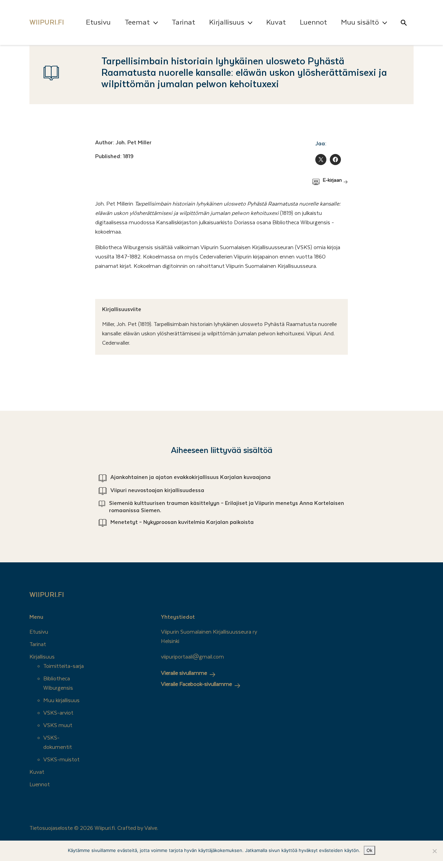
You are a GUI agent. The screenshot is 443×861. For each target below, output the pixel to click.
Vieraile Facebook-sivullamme (196, 684)
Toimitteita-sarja (63, 666)
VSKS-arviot (58, 713)
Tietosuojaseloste (51, 828)
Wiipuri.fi (46, 595)
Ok (369, 850)
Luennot (313, 22)
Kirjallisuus (226, 22)
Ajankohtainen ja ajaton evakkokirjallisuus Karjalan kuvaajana (190, 477)
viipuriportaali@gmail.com (192, 657)
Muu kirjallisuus (61, 700)
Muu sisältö (360, 22)
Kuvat (276, 22)
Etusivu (98, 22)
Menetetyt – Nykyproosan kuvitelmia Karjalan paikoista (182, 522)
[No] (434, 851)
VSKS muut (57, 725)
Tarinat (183, 22)
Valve (150, 828)
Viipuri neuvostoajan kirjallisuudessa (157, 490)
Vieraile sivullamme (184, 673)
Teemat (137, 22)
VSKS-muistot (61, 759)
